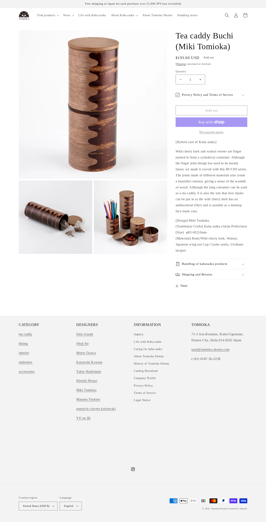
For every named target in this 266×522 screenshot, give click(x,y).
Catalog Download (146, 370)
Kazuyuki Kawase (89, 362)
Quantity (181, 71)
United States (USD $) (36, 505)
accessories (27, 371)
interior (24, 353)
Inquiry (138, 334)
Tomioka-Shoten (219, 508)
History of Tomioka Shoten (151, 363)
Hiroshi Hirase (86, 380)
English (68, 505)
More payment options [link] (211, 132)
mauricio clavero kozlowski (96, 408)
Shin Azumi (84, 334)
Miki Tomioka (86, 390)
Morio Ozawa (86, 353)
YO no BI (83, 418)
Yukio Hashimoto (88, 371)
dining (23, 343)
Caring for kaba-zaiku (148, 349)
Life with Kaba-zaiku (147, 341)
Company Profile (145, 378)
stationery (26, 362)
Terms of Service (145, 392)
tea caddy (25, 334)
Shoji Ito (82, 343)
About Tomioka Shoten (149, 356)
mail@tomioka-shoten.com (210, 349)
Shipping (181, 64)
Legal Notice (142, 400)
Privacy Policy (143, 385)
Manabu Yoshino (88, 399)
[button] (48, 15)
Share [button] (184, 285)
